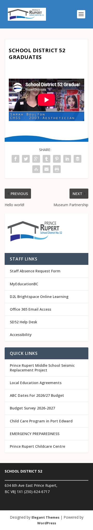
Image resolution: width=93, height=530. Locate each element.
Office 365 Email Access (30, 309)
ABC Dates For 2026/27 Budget (37, 395)
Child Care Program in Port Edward (41, 421)
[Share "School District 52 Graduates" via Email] (46, 169)
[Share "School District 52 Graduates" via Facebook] (15, 159)
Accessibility (21, 334)
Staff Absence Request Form (35, 270)
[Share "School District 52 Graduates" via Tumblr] (46, 159)
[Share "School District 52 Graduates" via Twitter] (26, 159)
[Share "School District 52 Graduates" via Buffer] (77, 159)
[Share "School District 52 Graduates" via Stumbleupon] (36, 169)
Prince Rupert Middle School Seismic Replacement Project (42, 367)
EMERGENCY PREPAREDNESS (34, 433)
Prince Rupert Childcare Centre (37, 446)
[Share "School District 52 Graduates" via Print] (57, 169)
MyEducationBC (24, 283)
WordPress (46, 523)
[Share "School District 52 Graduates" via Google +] (36, 159)
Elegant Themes (45, 517)
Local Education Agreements (35, 382)
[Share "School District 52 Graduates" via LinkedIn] (67, 159)
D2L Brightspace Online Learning (39, 296)
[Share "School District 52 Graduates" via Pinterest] (57, 159)
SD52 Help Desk (23, 321)
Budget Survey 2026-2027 (32, 408)
